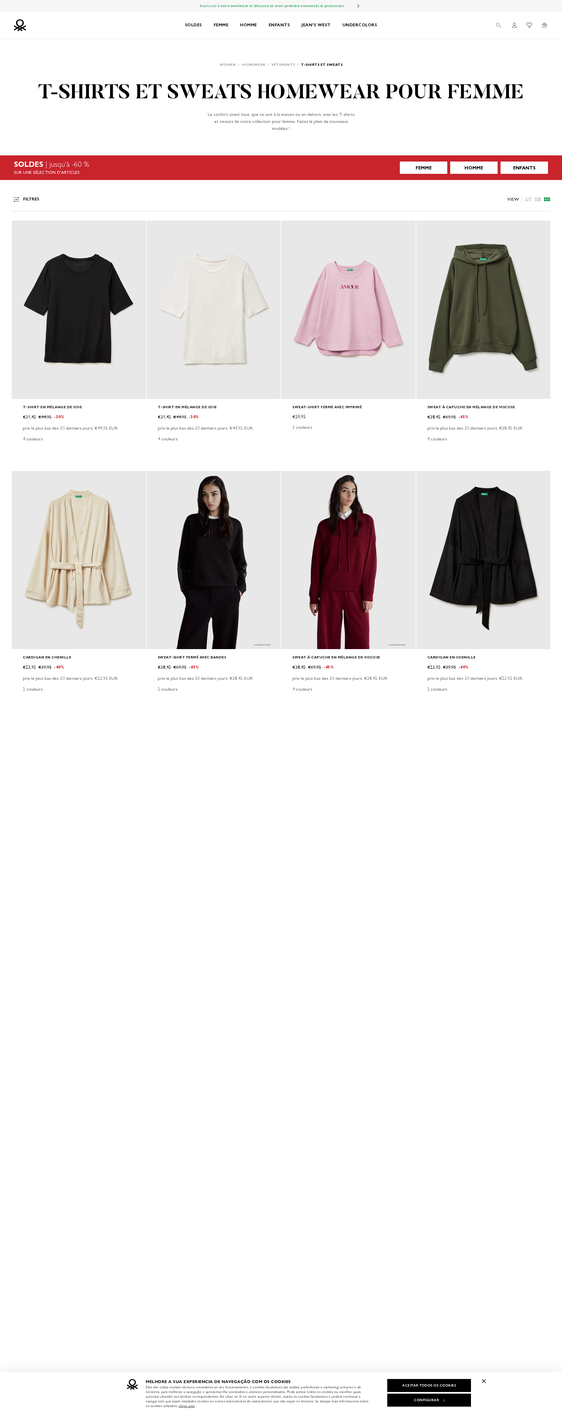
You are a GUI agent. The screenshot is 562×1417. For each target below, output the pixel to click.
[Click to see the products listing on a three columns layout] (547, 199)
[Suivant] (358, 6)
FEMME (221, 25)
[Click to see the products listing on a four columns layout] (537, 199)
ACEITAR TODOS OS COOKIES (429, 1385)
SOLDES (193, 25)
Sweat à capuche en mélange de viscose (471, 407)
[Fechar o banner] (484, 1381)
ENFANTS (279, 25)
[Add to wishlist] (21, 228)
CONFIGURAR (426, 1400)
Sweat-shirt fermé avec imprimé (327, 407)
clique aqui (187, 1406)
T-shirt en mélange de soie (52, 407)
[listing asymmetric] (528, 199)
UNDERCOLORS (359, 25)
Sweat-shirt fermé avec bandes (192, 657)
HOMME (248, 25)
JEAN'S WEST (316, 25)
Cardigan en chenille (47, 657)
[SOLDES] (281, 167)
